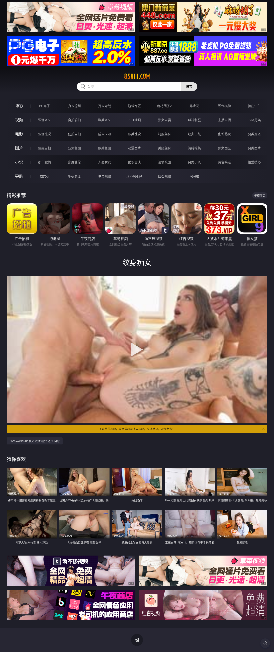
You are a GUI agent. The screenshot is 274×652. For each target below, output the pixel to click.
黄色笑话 (224, 162)
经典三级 (194, 134)
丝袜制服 (194, 120)
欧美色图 (104, 148)
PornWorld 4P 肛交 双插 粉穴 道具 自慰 (34, 441)
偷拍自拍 (74, 134)
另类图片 (254, 148)
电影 (19, 134)
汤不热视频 (134, 176)
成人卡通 (104, 134)
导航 (19, 176)
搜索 (189, 86)
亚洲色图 (74, 148)
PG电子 (44, 106)
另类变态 (254, 134)
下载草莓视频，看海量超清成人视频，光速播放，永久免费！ (137, 429)
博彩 (19, 105)
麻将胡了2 (164, 106)
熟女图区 (224, 148)
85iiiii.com (137, 76)
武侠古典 (134, 162)
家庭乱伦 (74, 162)
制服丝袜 (164, 134)
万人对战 (104, 106)
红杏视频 (164, 176)
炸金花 (194, 106)
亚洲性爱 (44, 134)
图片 (19, 148)
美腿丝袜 (164, 148)
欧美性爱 (134, 134)
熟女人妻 (164, 120)
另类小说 (194, 162)
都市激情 (44, 162)
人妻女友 (104, 162)
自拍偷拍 (74, 120)
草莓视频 (104, 176)
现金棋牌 (224, 106)
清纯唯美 (194, 148)
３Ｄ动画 (134, 120)
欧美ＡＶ (104, 120)
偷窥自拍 (44, 148)
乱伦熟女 (224, 134)
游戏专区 (134, 106)
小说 (19, 162)
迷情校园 (164, 162)
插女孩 (44, 176)
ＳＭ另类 (254, 120)
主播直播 (224, 120)
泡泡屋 (194, 176)
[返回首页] (265, 643)
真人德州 (74, 106)
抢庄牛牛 (254, 106)
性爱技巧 (254, 162)
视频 (19, 120)
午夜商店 (74, 176)
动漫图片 (134, 148)
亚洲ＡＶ (44, 120)
